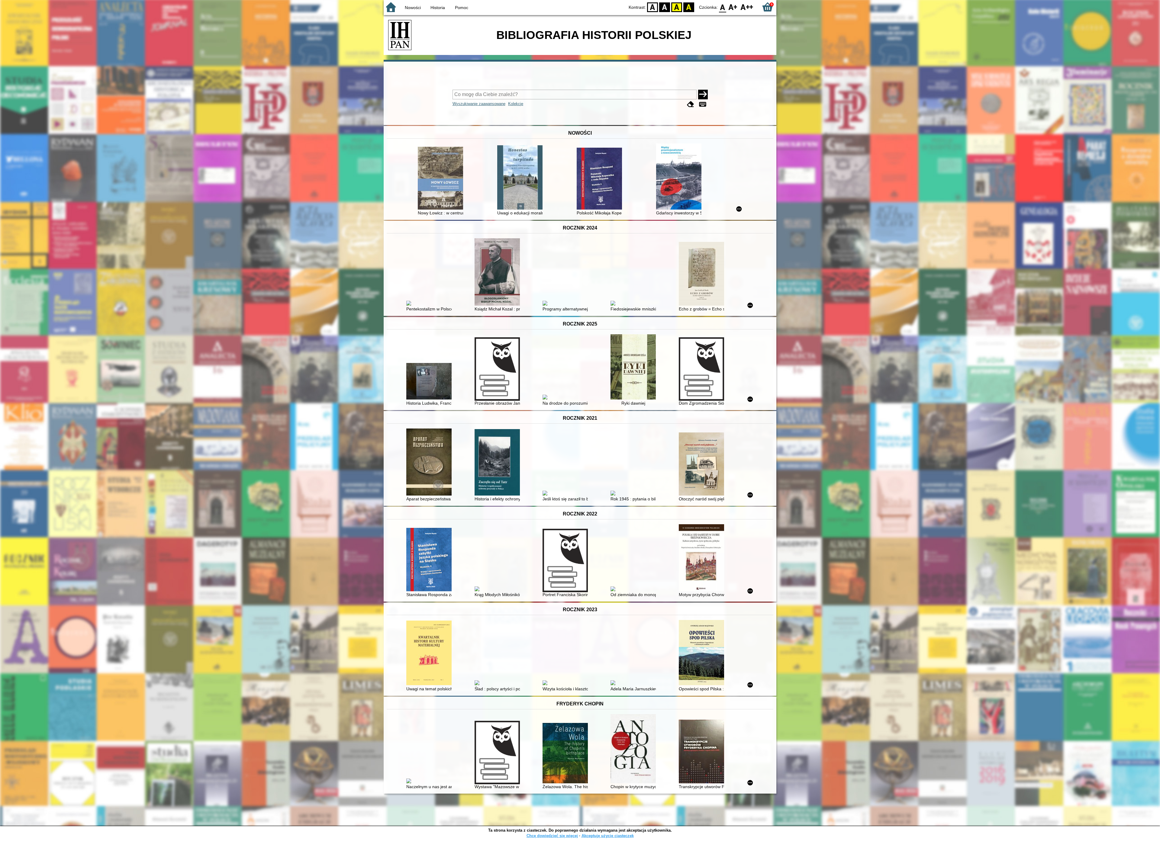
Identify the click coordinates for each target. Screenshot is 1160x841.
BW (665, 6)
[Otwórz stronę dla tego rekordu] (442, 179)
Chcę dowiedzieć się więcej (552, 835)
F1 (733, 6)
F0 (723, 6)
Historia (437, 7)
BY (688, 6)
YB (676, 6)
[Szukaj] (703, 94)
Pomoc (461, 7)
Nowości (413, 7)
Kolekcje (515, 103)
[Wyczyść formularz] (690, 104)
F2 (747, 6)
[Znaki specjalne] (702, 104)
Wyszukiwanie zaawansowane (479, 103)
